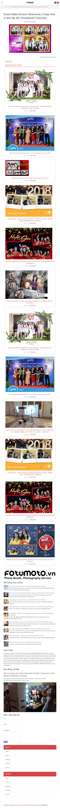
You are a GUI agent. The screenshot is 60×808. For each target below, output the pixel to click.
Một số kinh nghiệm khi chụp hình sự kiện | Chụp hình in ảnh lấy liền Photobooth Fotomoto (31, 622)
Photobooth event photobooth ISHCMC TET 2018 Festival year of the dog (30, 560)
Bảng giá (8, 759)
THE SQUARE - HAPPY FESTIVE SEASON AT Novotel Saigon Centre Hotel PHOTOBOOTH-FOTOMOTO (30, 220)
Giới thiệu (8, 763)
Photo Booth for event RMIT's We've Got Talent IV (30, 178)
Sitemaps (45, 805)
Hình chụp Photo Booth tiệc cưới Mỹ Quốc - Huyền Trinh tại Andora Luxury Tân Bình (30, 107)
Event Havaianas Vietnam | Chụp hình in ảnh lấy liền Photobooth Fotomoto (27, 599)
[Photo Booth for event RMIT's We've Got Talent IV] (30, 168)
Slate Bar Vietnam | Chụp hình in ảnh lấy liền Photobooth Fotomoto (25, 642)
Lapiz (11, 805)
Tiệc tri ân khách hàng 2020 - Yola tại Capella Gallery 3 (30, 153)
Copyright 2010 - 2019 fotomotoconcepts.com (30, 805)
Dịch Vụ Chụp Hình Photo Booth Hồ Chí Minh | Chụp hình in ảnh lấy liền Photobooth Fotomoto (32, 593)
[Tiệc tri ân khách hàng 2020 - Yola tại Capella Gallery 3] (30, 133)
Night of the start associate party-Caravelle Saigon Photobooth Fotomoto (30, 262)
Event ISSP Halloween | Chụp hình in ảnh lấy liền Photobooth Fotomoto (30, 302)
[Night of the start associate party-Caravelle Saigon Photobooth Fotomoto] (30, 243)
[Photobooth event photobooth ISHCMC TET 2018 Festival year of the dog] (30, 541)
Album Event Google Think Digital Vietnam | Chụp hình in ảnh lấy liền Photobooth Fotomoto (31, 606)
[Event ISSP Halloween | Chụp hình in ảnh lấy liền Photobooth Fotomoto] (30, 285)
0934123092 (33, 110)
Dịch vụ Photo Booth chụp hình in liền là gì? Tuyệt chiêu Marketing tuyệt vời (27, 586)
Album (7, 751)
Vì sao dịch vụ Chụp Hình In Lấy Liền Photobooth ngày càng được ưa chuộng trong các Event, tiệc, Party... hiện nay (30, 431)
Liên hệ (8, 767)
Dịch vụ (8, 755)
